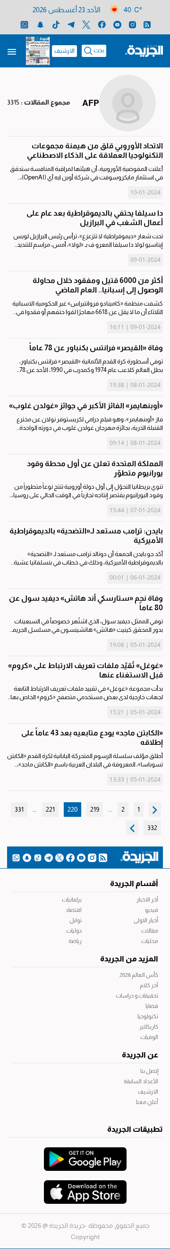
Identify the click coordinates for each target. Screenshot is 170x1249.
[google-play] (85, 1154)
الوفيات (149, 1037)
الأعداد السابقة (141, 1081)
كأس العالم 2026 (138, 975)
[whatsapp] (24, 24)
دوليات (74, 930)
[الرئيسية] (144, 50)
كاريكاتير (148, 1026)
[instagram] (132, 24)
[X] (86, 24)
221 (50, 809)
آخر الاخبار (147, 899)
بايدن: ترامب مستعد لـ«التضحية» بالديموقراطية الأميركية (86, 535)
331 (19, 809)
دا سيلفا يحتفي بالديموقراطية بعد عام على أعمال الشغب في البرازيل (94, 217)
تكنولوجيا (147, 1016)
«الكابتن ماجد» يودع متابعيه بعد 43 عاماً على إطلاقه (92, 737)
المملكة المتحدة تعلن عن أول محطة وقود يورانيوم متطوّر (95, 468)
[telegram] (71, 24)
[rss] (147, 24)
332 (152, 827)
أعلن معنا (147, 1102)
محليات (149, 941)
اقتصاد (74, 910)
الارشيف (64, 51)
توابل (75, 920)
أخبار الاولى (146, 920)
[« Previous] (155, 809)
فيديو (151, 910)
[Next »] (132, 828)
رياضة (75, 941)
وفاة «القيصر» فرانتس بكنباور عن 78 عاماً (96, 348)
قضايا (151, 1006)
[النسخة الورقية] (38, 50)
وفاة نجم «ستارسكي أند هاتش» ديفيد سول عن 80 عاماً (86, 603)
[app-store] (85, 1187)
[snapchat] (40, 24)
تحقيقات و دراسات (137, 995)
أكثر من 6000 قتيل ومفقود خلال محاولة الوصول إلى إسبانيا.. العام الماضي (98, 285)
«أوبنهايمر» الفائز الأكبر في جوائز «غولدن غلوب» (86, 406)
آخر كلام (149, 985)
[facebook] (102, 24)
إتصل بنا (149, 1071)
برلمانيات (72, 899)
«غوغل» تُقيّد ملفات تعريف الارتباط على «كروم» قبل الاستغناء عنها (85, 670)
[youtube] (117, 24)
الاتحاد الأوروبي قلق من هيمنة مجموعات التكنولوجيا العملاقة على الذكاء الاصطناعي (95, 150)
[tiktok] (56, 24)
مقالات (149, 930)
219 (94, 809)
